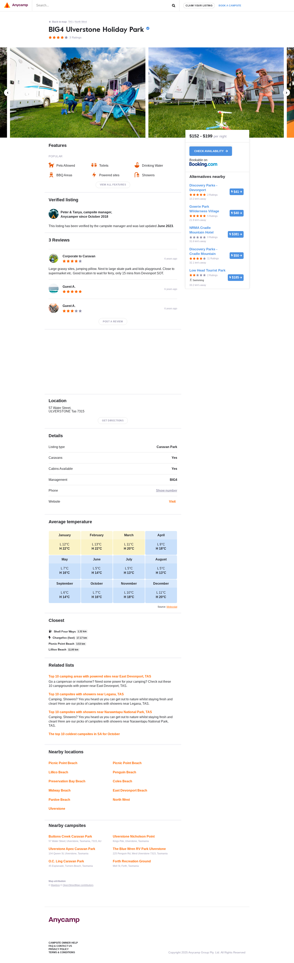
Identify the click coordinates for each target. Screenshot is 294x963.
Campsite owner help (63, 942)
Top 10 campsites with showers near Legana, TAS (86, 694)
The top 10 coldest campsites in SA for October (84, 734)
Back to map (59, 21)
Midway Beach (60, 790)
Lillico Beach (58, 772)
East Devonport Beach (130, 790)
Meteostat (172, 606)
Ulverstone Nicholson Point (134, 836)
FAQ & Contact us (60, 946)
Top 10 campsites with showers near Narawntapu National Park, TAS (100, 712)
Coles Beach (122, 781)
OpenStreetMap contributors (78, 885)
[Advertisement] (113, 362)
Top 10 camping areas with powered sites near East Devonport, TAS (100, 676)
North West (81, 21)
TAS (70, 21)
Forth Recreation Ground (132, 861)
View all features (113, 184)
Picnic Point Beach (63, 763)
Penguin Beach (124, 772)
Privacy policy (59, 949)
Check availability (209, 151)
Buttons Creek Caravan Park (70, 836)
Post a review (113, 321)
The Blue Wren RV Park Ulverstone (139, 849)
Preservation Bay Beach (67, 781)
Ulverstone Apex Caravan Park (72, 849)
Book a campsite (230, 5)
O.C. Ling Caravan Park (66, 861)
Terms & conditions (62, 952)
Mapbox (55, 885)
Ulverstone (57, 808)
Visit (172, 501)
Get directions (113, 420)
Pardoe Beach (59, 799)
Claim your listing (199, 5)
